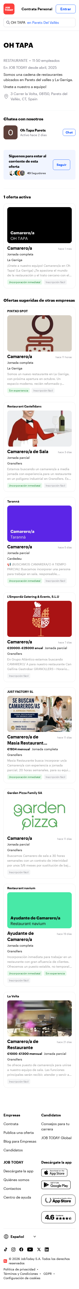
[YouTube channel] (30, 1249)
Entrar (65, 9)
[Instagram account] (13, 1249)
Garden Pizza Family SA (24, 793)
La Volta (13, 996)
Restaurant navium (21, 888)
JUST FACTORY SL (20, 691)
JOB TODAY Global (56, 1138)
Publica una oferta (19, 1132)
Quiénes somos (16, 1180)
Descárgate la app (18, 1171)
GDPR (47, 1273)
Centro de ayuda (17, 1197)
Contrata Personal (37, 9)
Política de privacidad (19, 1269)
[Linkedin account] (47, 1249)
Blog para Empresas (20, 1141)
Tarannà (13, 501)
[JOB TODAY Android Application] (56, 1185)
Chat (69, 132)
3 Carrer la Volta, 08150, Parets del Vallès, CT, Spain (39, 96)
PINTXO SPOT (17, 311)
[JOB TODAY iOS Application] (54, 1172)
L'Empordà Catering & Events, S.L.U (33, 596)
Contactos (12, 1188)
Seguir (61, 164)
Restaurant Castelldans (24, 406)
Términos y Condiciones (21, 1273)
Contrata (11, 1124)
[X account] (39, 1249)
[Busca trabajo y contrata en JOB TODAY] (9, 8)
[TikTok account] (5, 1249)
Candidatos (13, 1150)
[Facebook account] (21, 1249)
